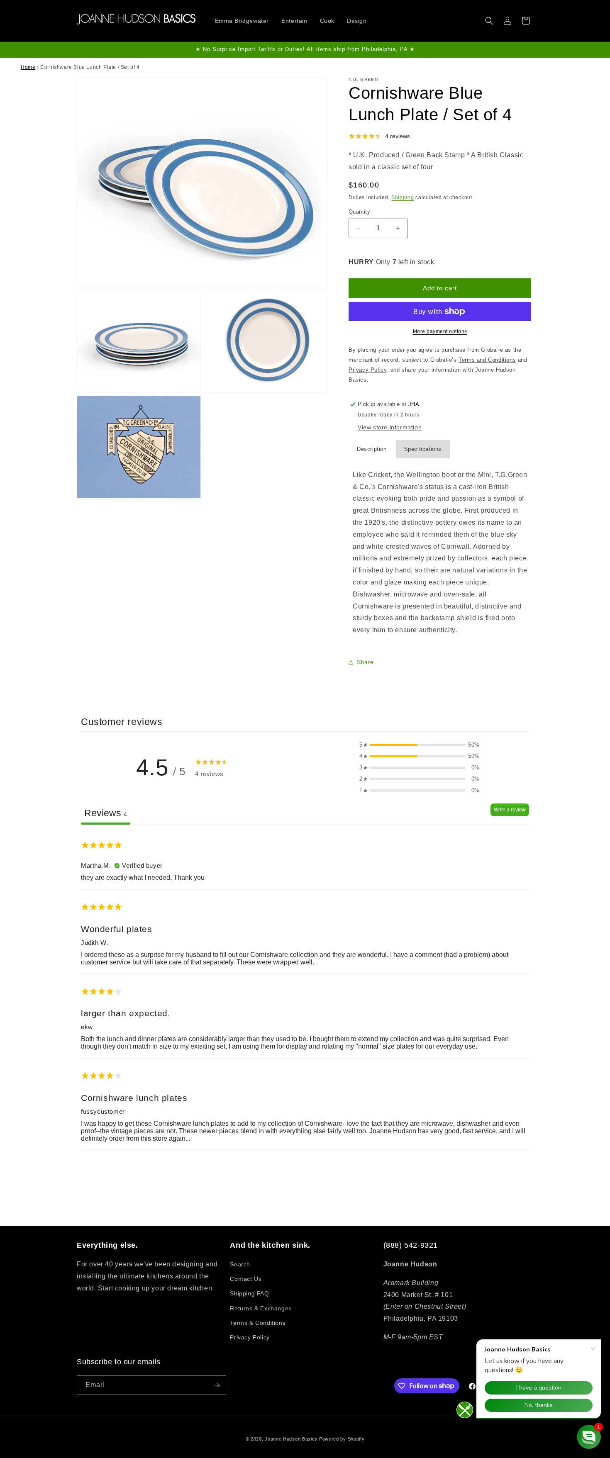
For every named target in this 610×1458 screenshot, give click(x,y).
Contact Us (245, 1278)
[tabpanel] (305, 991)
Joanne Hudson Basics (291, 1438)
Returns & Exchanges (260, 1308)
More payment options (440, 331)
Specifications (423, 449)
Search (240, 1264)
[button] (489, 21)
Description (372, 449)
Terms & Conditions (257, 1322)
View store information (390, 427)
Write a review (510, 810)
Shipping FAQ (249, 1293)
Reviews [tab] (105, 813)
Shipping (402, 197)
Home (28, 67)
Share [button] (365, 662)
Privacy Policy (249, 1337)
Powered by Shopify (342, 1438)
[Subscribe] (216, 1385)
